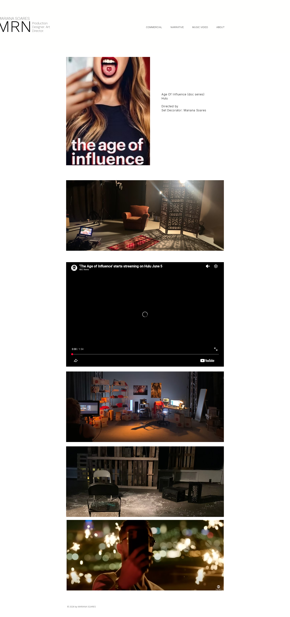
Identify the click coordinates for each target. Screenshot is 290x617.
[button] (177, 27)
